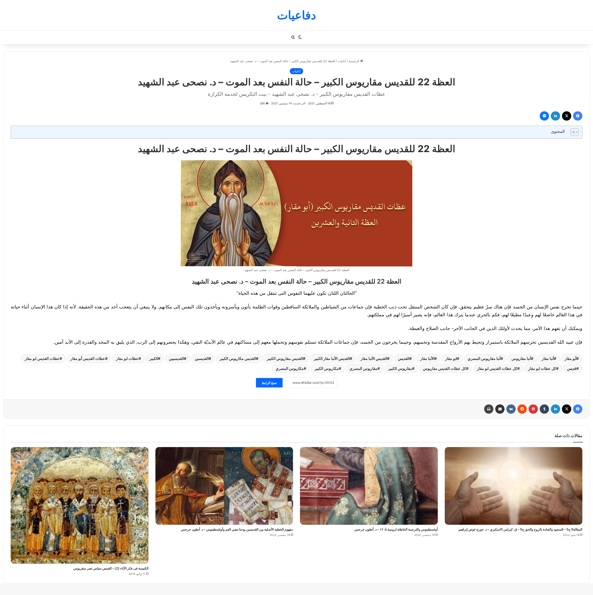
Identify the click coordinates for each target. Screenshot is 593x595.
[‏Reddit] (522, 409)
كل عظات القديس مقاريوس (444, 368)
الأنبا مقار (427, 358)
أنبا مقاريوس (521, 358)
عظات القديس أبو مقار (87, 358)
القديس (403, 358)
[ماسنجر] (544, 116)
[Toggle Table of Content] (572, 132)
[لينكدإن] (555, 116)
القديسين (202, 358)
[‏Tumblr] (544, 409)
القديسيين (176, 358)
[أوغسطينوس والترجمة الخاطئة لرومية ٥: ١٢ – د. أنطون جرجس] (369, 486)
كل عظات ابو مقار (542, 368)
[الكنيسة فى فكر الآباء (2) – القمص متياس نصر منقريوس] (79, 505)
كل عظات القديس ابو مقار (497, 368)
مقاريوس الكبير (400, 368)
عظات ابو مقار (127, 358)
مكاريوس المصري (290, 368)
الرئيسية (354, 61)
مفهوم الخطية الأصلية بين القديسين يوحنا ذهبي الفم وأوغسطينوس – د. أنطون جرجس (237, 529)
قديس (571, 368)
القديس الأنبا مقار (374, 358)
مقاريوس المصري (363, 368)
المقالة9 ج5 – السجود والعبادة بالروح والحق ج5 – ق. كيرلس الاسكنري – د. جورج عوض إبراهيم (520, 529)
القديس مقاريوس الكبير (285, 358)
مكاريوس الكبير (327, 368)
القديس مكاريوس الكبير (238, 358)
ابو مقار (451, 358)
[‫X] (566, 116)
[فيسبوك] (577, 116)
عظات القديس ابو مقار (42, 358)
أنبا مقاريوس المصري (484, 358)
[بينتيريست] (533, 409)
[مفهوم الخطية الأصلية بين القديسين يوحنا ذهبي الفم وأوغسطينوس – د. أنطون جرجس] (224, 486)
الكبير (153, 358)
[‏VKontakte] (511, 409)
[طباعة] (488, 409)
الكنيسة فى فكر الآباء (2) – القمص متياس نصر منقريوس (110, 568)
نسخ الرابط (269, 383)
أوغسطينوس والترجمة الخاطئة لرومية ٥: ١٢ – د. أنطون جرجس (396, 529)
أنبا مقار (548, 358)
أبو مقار (570, 358)
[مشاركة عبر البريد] (500, 409)
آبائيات (342, 61)
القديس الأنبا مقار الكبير (332, 358)
